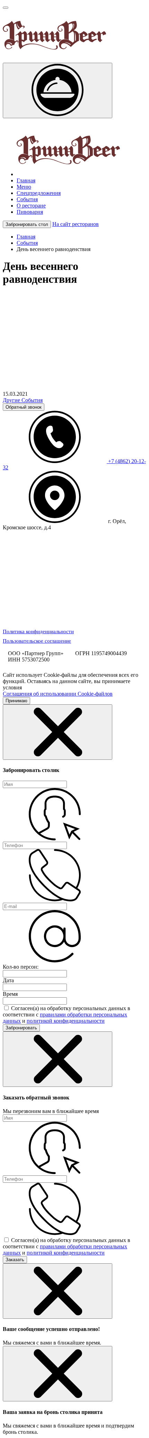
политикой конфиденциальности (66, 1021)
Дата (8, 980)
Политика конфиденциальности (38, 631)
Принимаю (16, 700)
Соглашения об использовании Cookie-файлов (58, 694)
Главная (26, 237)
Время (10, 994)
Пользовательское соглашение (37, 641)
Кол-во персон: (20, 967)
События (27, 243)
